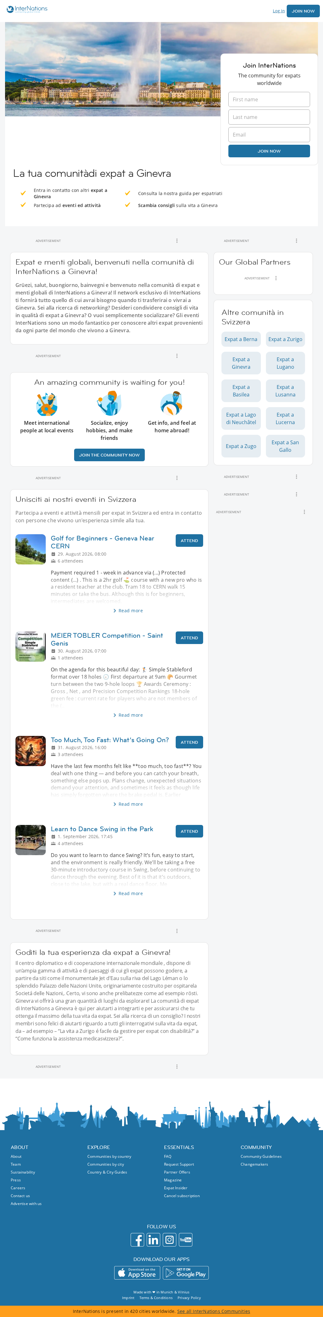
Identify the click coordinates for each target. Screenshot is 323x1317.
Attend (189, 540)
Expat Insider (176, 1188)
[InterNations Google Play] (186, 1273)
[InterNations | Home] (25, 10)
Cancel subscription (182, 1195)
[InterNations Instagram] (169, 1240)
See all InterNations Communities (213, 1311)
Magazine (173, 1180)
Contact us (20, 1195)
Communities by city (105, 1164)
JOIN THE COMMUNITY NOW (109, 455)
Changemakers (254, 1164)
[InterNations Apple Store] (137, 1273)
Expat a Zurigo (285, 339)
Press (16, 1180)
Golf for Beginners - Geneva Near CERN (102, 542)
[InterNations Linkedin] (153, 1240)
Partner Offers (177, 1172)
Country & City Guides (107, 1172)
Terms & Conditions (156, 1297)
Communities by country (109, 1156)
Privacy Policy (189, 1297)
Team (16, 1164)
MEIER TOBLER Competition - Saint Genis (107, 639)
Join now (269, 151)
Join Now (303, 11)
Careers (18, 1188)
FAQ (168, 1156)
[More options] (177, 240)
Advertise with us (26, 1203)
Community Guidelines (261, 1156)
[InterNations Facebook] (137, 1240)
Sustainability (23, 1172)
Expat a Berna (241, 339)
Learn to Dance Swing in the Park (102, 828)
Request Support (179, 1164)
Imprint (128, 1297)
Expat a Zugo (241, 446)
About (16, 1156)
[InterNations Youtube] (185, 1240)
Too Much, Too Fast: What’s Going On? (110, 739)
